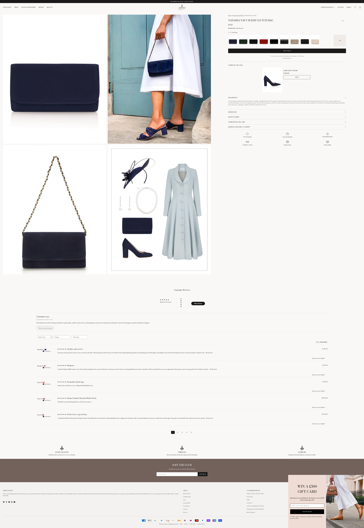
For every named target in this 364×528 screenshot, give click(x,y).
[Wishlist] (355, 7)
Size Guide (250, 497)
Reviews (185, 512)
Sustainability (186, 503)
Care (184, 500)
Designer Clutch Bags (238, 15)
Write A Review (198, 303)
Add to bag (287, 51)
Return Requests (251, 512)
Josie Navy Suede (291, 70)
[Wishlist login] (343, 21)
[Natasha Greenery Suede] (243, 41)
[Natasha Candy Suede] (263, 41)
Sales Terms (192, 524)
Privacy (186, 524)
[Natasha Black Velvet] (274, 41)
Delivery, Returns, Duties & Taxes (255, 493)
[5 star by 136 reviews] (181, 298)
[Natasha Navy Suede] (233, 41)
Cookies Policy (201, 524)
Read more (209, 353)
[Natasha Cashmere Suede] (294, 41)
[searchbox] (43, 337)
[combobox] (62, 337)
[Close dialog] (362, 477)
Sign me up (202, 474)
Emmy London (186, 493)
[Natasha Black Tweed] (305, 41)
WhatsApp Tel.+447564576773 (255, 509)
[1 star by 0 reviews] (181, 306)
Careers (185, 509)
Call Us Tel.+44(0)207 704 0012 (255, 506)
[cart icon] (360, 7)
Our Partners (186, 506)
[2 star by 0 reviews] (181, 304)
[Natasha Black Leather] (284, 41)
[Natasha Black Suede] (253, 41)
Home (229, 15)
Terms (181, 524)
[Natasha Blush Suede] (315, 41)
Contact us (249, 503)
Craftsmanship (187, 497)
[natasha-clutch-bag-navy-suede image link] (54, 79)
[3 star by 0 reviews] (181, 302)
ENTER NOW (307, 512)
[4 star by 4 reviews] (181, 300)
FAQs (248, 500)
